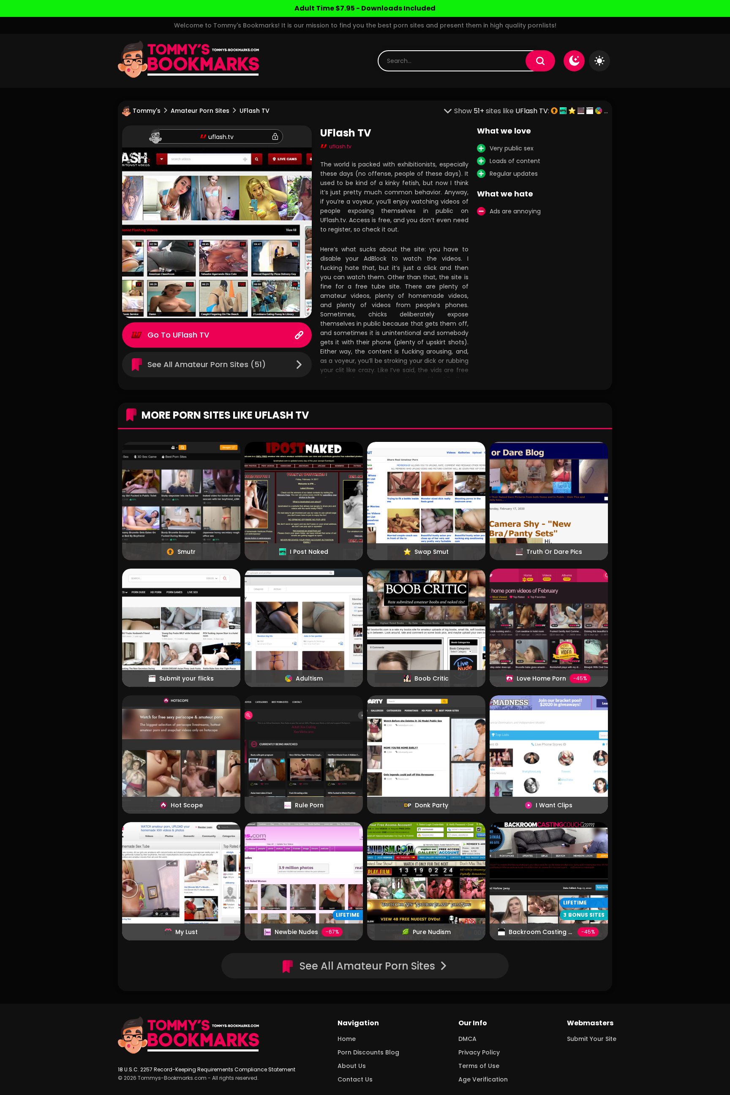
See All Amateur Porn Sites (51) (206, 364)
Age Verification (483, 1079)
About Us (352, 1066)
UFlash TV (191, 335)
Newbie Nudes (296, 932)
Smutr (186, 552)
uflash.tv (221, 137)
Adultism (309, 678)
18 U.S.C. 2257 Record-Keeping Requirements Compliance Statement (206, 1069)
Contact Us (355, 1079)
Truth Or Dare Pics (554, 552)
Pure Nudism (432, 932)
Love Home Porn (541, 678)
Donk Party (431, 805)
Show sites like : (502, 111)
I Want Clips (554, 805)
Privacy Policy (479, 1052)
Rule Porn (309, 805)
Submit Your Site (591, 1039)
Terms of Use (478, 1066)
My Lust (186, 932)
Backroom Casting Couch (548, 932)
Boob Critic (431, 678)
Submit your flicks (186, 678)
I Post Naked (309, 552)
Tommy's (147, 110)
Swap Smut (431, 552)
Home (347, 1039)
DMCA (467, 1039)
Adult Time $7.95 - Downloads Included (365, 8)
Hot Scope (187, 805)
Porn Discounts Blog (368, 1052)
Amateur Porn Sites (200, 110)
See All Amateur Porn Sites (367, 966)
